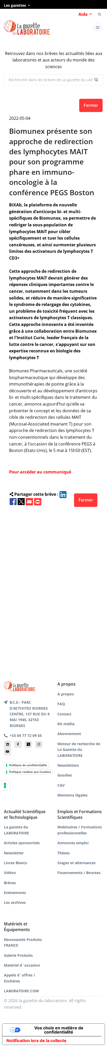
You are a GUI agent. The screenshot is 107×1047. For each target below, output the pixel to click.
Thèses (63, 852)
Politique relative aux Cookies (30, 772)
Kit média (66, 723)
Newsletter (14, 852)
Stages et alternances (76, 862)
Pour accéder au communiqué (40, 472)
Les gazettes (15, 5)
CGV (61, 785)
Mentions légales (72, 795)
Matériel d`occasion (22, 965)
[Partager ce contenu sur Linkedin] (62, 494)
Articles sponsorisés (22, 842)
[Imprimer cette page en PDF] (37, 501)
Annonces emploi (73, 842)
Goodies (64, 775)
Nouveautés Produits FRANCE (23, 942)
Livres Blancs (15, 862)
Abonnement (69, 733)
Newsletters (68, 765)
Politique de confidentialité (28, 765)
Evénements (15, 892)
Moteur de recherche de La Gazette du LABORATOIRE (78, 749)
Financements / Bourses (79, 872)
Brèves (10, 882)
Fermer (91, 105)
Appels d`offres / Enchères (19, 978)
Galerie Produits (18, 955)
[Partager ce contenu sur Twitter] (21, 501)
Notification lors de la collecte (36, 1040)
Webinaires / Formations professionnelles (79, 830)
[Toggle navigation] (97, 27)
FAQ (61, 703)
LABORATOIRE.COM (21, 990)
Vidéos (10, 872)
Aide (83, 14)
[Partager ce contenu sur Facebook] (13, 501)
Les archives (15, 902)
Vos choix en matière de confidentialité (58, 1030)
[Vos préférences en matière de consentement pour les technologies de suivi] (5, 785)
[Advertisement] (53, 585)
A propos (65, 694)
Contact (64, 713)
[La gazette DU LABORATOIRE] (19, 686)
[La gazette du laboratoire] (27, 27)
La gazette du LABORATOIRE (16, 830)
